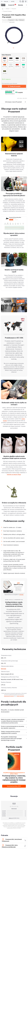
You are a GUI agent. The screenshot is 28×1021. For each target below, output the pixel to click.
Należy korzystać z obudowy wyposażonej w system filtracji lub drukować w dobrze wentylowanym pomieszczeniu (12, 721)
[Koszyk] (25, 1)
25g (16, 20)
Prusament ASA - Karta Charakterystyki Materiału (10, 846)
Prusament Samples (7, 11)
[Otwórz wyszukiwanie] (20, 1)
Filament (7, 8)
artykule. (21, 594)
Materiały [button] (20, 5)
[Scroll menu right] (26, 5)
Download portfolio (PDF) (14, 786)
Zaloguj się (10, 818)
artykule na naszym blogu (14, 474)
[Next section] (25, 101)
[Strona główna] (3, 9)
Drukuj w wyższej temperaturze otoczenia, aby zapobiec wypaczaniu (12, 727)
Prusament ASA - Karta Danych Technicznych (12, 840)
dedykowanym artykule (9, 696)
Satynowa (3, 668)
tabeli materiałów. (20, 696)
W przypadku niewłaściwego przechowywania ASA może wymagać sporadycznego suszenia (11, 738)
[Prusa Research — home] (3, 5)
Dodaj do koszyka (15, 86)
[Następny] (23, 35)
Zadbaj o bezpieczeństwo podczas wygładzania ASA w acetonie (10, 732)
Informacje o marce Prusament (13, 102)
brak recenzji (12, 22)
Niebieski (21, 20)
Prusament (14, 8)
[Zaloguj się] (23, 1)
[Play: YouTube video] (14, 305)
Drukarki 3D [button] (12, 5)
